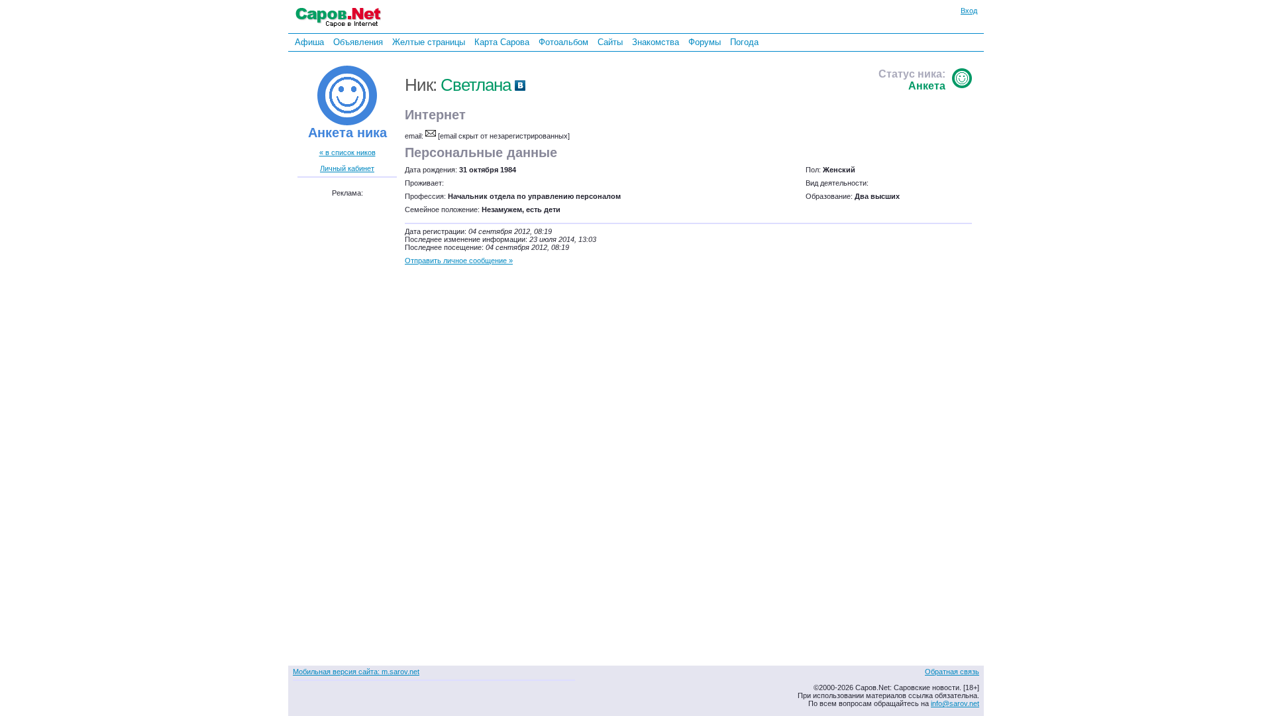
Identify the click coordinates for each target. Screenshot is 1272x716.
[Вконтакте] (520, 85)
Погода (744, 42)
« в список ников (347, 152)
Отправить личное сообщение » (459, 261)
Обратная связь (952, 672)
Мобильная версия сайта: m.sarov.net (356, 672)
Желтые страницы (428, 42)
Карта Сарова (501, 42)
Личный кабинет (347, 168)
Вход (969, 11)
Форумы (704, 42)
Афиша (309, 42)
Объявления (358, 42)
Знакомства (655, 42)
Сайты (610, 42)
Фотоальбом (563, 42)
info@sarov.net (955, 703)
